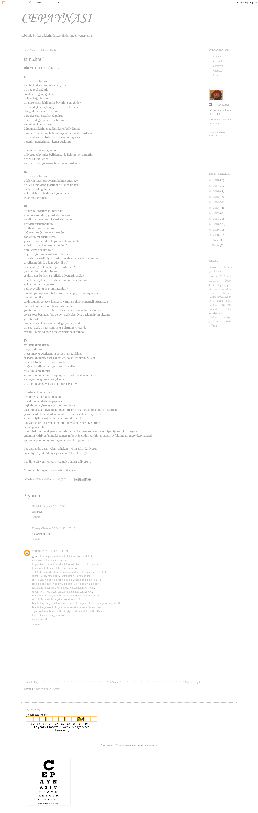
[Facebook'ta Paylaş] (86, 479)
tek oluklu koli (72, 564)
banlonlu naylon (55, 564)
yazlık (228, 321)
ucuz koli (60, 615)
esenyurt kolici (40, 595)
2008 (216, 235)
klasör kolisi (51, 607)
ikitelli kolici (39, 575)
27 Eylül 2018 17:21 (56, 550)
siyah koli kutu (40, 611)
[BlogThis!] (79, 479)
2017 (216, 185)
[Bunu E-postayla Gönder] (76, 479)
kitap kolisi (64, 599)
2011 (216, 218)
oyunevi (213, 309)
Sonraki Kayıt (32, 682)
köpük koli (38, 564)
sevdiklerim (216, 313)
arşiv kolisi (51, 599)
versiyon (227, 317)
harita (211, 293)
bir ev (226, 275)
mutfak (227, 305)
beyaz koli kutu (57, 611)
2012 (216, 213)
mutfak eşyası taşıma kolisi (64, 603)
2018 (216, 180)
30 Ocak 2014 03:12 (63, 528)
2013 (216, 207)
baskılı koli (38, 583)
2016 (216, 191)
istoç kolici (53, 575)
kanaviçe (227, 293)
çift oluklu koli (90, 564)
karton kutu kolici (81, 572)
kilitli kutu (38, 567)
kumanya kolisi (67, 607)
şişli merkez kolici (77, 611)
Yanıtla (36, 516)
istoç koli (76, 599)
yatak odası (215, 321)
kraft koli (87, 556)
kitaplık (220, 300)
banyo (212, 267)
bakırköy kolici (100, 572)
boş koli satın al (90, 595)
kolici (89, 591)
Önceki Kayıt (192, 682)
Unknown (38, 550)
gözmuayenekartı (223, 289)
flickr (215, 75)
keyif (211, 300)
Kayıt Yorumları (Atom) (47, 688)
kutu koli (63, 556)
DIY (212, 285)
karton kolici (83, 575)
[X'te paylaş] (83, 479)
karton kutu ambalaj (43, 615)
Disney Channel (41, 528)
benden (214, 276)
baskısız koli (52, 583)
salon (229, 308)
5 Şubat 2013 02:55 (54, 506)
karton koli (75, 556)
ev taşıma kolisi (40, 560)
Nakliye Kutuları (97, 611)
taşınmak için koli (110, 603)
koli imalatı (94, 579)
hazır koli (73, 567)
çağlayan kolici (59, 587)
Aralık (216, 239)
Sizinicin (37, 506)
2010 (216, 224)
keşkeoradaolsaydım (220, 296)
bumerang (213, 281)
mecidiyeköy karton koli (57, 572)
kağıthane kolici (41, 587)
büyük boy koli (40, 603)
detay (228, 280)
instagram (217, 56)
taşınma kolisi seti (90, 603)
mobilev (213, 305)
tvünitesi (213, 317)
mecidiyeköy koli (63, 579)
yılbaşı (213, 325)
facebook (217, 61)
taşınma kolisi (58, 560)
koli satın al (50, 567)
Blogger (119, 745)
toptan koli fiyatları (42, 591)
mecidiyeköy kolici (42, 579)
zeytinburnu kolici (69, 583)
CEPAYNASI (56, 18)
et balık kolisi (78, 591)
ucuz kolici (38, 599)
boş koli (62, 567)
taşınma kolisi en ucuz (89, 607)
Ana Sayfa (112, 682)
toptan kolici (67, 575)
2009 (216, 229)
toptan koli (52, 556)
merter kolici (81, 579)
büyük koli (38, 607)
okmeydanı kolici (89, 583)
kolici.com (74, 587)
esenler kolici (73, 595)
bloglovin (217, 65)
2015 (216, 196)
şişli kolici (37, 572)
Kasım (216, 245)
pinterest (217, 70)
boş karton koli (57, 595)
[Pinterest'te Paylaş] (89, 479)
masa (229, 300)
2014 (216, 202)
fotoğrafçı (221, 285)
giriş (211, 289)
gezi (229, 285)
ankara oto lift (40, 619)
